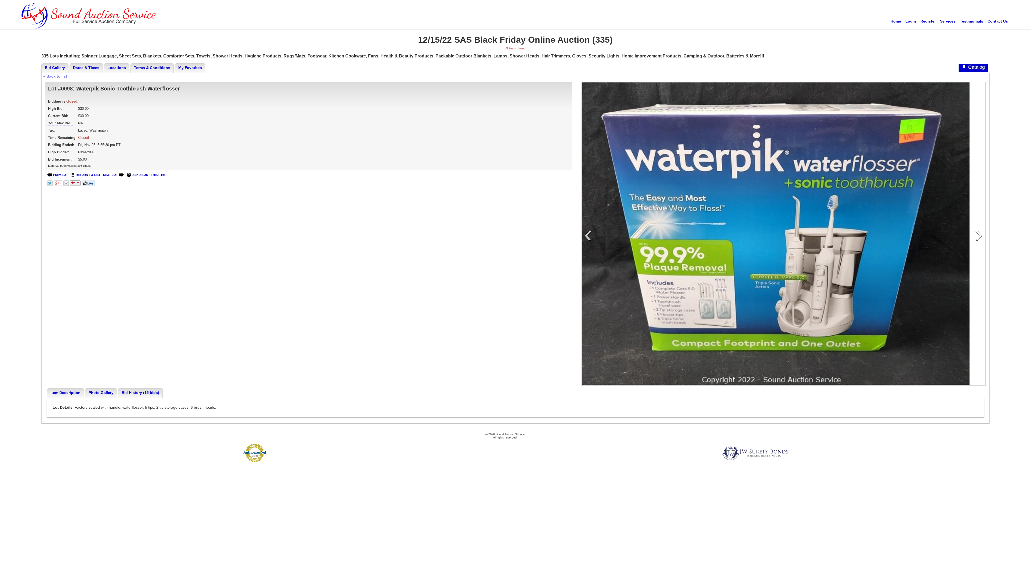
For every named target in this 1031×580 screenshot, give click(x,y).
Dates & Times (86, 68)
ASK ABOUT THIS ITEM (148, 174)
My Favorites (190, 68)
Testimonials (971, 21)
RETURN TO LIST (88, 174)
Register (928, 21)
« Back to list (55, 76)
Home (896, 21)
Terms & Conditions (152, 68)
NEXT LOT (110, 174)
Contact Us (998, 21)
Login (910, 21)
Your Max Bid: (59, 123)
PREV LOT (60, 174)
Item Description (65, 392)
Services (948, 21)
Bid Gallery (55, 68)
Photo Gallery (101, 392)
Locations (116, 68)
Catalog (976, 67)
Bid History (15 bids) (140, 392)
